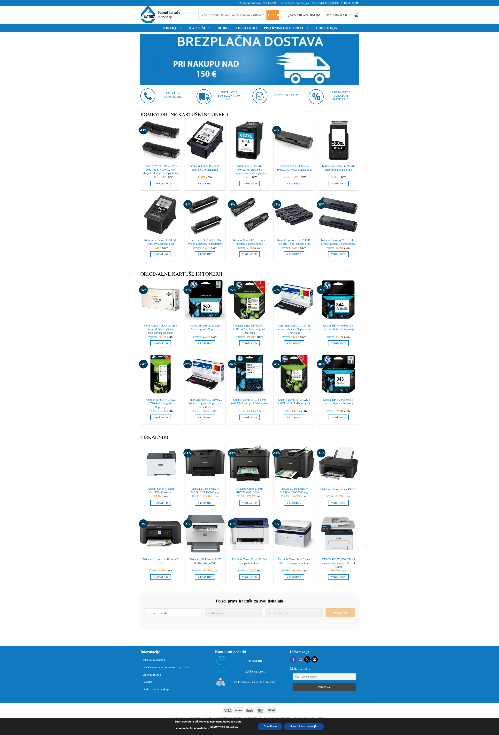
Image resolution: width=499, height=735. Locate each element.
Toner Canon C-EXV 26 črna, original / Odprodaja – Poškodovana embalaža (160, 329)
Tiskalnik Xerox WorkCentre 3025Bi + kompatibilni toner (294, 561)
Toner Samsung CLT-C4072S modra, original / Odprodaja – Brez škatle (294, 329)
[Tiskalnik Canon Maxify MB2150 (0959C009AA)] (205, 463)
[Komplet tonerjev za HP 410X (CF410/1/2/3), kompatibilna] (294, 214)
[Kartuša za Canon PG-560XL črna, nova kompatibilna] (338, 140)
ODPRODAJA (326, 27)
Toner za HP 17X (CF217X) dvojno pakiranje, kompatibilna (205, 242)
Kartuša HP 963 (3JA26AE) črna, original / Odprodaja (205, 327)
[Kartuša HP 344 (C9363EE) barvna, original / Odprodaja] (338, 299)
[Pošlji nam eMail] (353, 3)
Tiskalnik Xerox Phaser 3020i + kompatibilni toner (249, 561)
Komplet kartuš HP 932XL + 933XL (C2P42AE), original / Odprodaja (249, 329)
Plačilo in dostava (154, 660)
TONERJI (170, 27)
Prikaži (340, 612)
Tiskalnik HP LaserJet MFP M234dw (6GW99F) (205, 561)
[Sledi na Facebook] (342, 3)
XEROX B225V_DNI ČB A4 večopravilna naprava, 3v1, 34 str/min (338, 563)
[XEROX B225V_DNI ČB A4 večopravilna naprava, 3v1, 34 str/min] (338, 533)
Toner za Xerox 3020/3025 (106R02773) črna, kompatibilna (294, 167)
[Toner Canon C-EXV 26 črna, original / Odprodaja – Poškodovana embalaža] (160, 299)
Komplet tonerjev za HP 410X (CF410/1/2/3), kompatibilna (294, 242)
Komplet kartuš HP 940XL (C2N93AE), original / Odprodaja (161, 403)
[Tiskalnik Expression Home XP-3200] (160, 533)
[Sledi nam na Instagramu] (345, 3)
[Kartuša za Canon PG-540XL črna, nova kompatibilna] (160, 214)
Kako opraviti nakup (156, 689)
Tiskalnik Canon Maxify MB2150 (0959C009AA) (205, 490)
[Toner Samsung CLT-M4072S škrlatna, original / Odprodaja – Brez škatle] (205, 374)
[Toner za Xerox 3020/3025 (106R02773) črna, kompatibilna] (294, 140)
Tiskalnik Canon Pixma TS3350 (338, 489)
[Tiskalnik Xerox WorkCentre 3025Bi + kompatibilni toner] (294, 533)
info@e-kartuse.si (255, 671)
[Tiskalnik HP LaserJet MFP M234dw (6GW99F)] (205, 533)
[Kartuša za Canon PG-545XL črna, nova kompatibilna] (205, 140)
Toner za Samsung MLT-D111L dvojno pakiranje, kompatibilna (338, 242)
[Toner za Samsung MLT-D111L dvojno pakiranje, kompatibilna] (338, 214)
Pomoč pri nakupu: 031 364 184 (257, 3)
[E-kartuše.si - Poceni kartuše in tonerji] (166, 15)
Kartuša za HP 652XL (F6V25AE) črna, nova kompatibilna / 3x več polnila (250, 169)
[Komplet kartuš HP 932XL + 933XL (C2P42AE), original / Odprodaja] (249, 299)
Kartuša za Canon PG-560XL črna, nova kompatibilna (338, 167)
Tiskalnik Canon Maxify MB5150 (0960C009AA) (294, 490)
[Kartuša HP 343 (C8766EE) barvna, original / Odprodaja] (338, 374)
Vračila (147, 682)
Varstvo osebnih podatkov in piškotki (166, 667)
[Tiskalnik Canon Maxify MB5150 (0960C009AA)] (294, 463)
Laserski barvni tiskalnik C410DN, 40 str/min (160, 490)
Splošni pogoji (152, 674)
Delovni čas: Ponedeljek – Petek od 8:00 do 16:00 (309, 3)
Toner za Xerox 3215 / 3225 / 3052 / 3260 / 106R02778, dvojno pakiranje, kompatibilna (160, 169)
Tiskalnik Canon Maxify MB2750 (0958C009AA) (249, 490)
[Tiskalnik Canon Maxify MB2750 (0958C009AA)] (249, 463)
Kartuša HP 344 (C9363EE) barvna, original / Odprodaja (338, 327)
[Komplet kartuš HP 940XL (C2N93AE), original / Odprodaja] (160, 374)
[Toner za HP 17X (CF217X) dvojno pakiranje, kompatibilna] (205, 214)
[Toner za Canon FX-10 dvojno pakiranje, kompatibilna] (249, 214)
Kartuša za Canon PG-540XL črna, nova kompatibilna (160, 242)
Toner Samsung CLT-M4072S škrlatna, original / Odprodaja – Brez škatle (205, 403)
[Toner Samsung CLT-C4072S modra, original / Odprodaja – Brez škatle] (294, 299)
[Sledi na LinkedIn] (357, 3)
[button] (301, 14)
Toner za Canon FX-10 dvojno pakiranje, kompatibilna (249, 242)
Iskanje (273, 15)
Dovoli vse (270, 726)
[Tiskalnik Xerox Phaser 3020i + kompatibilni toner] (249, 533)
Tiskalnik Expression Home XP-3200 (160, 561)
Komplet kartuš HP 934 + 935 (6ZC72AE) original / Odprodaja (249, 401)
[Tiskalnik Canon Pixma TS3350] (338, 463)
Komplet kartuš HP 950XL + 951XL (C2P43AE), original (294, 401)
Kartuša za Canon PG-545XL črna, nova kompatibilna (205, 167)
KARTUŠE (197, 27)
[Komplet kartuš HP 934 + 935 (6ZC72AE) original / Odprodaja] (249, 374)
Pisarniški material (284, 27)
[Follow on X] (349, 3)
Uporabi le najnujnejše (304, 726)
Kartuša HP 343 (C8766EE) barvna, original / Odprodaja (338, 401)
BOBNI (223, 27)
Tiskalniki (246, 27)
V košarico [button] (160, 183)
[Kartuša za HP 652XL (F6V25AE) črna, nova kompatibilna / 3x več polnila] (249, 140)
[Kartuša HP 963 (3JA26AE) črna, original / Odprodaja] (205, 299)
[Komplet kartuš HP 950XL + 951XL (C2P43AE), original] (294, 374)
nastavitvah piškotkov (224, 727)
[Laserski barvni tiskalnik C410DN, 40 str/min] (160, 463)
